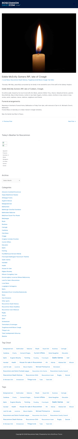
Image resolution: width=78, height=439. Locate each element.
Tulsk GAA (49, 379)
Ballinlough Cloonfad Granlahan (11, 209)
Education (5, 245)
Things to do (6, 330)
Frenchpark (45, 358)
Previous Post (7, 121)
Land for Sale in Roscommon (11, 280)
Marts (3, 289)
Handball (4, 262)
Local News (6, 80)
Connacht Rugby (25, 353)
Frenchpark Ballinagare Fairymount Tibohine (15, 256)
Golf (68, 358)
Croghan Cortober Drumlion (10, 239)
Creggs (4, 236)
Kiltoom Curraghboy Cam (9, 274)
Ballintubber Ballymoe (8, 212)
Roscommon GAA (32, 375)
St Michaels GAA (8, 379)
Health (4, 265)
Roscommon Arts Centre (39, 371)
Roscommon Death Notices (19, 80)
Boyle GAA (46, 348)
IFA (47, 362)
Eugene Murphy (15, 358)
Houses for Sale (7, 268)
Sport (3, 318)
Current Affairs (6, 242)
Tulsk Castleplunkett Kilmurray (11, 333)
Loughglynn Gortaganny (9, 286)
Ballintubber (20, 348)
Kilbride (53, 362)
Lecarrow (17, 367)
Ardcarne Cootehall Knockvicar (11, 192)
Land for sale (7, 367)
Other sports (6, 301)
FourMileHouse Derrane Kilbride (11, 254)
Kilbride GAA (62, 362)
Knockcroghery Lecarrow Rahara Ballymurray (16, 277)
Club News (5, 233)
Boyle (3, 221)
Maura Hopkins (27, 367)
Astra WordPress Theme (54, 434)
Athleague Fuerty (7, 198)
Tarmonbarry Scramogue (9, 324)
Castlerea (5, 230)
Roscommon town (48, 375)
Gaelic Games (6, 259)
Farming (4, 251)
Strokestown (6, 321)
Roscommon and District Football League (16, 371)
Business (4, 224)
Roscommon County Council (59, 371)
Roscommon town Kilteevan (10, 309)
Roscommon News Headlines (11, 307)
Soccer (4, 315)
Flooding (36, 358)
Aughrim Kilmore (7, 201)
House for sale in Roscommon (31, 362)
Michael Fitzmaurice (43, 367)
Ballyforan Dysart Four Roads (11, 215)
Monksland (56, 367)
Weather (4, 336)
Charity (14, 353)
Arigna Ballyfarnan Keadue (10, 195)
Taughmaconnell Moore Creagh (37, 80)
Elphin (4, 248)
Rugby (4, 312)
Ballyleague (5, 218)
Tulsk (41, 379)
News (3, 295)
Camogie (4, 227)
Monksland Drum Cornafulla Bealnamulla (14, 292)
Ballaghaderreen (7, 203)
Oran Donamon (6, 298)
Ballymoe (29, 348)
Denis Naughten (54, 353)
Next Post (72, 121)
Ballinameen (5, 206)
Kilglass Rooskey (7, 271)
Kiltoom (71, 362)
